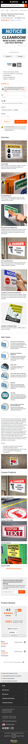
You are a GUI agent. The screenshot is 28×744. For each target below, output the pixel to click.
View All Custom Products (13, 568)
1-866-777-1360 (12, 716)
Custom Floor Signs (7, 520)
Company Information (8, 698)
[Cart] (26, 2)
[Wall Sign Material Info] (4, 101)
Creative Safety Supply (15, 736)
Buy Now (6, 121)
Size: (2, 95)
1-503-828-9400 (12, 718)
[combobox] (14, 5)
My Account (5, 690)
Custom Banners (6, 543)
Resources (5, 694)
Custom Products (8, 472)
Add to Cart (22, 121)
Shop (3, 685)
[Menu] (2, 2)
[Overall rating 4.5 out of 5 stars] (5, 20)
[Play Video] (14, 65)
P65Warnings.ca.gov (9, 130)
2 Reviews (12, 20)
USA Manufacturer (10, 724)
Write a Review (14, 635)
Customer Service (7, 702)
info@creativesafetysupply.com (9, 721)
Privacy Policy (7, 733)
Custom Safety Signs (7, 497)
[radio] (20, 609)
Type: (2, 101)
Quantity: (3, 113)
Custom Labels (5, 565)
